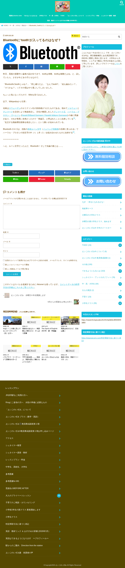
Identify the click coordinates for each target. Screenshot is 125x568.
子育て (86, 297)
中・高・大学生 (53, 15)
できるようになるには (30, 15)
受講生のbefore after (15, 15)
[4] (73, 132)
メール (6, 242)
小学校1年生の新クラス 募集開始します (23, 510)
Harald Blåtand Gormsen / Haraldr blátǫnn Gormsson (45, 115)
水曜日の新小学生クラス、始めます (96, 221)
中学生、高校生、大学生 (16, 467)
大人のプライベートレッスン (18, 495)
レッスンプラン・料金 (92, 15)
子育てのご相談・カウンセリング (20, 502)
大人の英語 (88, 290)
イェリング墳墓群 (51, 129)
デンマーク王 (60, 112)
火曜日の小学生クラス (91, 215)
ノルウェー (72, 108)
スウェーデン (15, 108)
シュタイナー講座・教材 (108, 15)
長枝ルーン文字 (34, 129)
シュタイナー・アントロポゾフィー (98, 277)
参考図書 (9, 474)
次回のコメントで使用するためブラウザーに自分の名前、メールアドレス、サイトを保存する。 (42, 260)
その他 (87, 264)
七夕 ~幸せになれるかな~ (93, 202)
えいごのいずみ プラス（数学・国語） (22, 417)
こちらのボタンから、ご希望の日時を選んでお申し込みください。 (102, 148)
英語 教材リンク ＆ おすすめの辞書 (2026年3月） (62, 20)
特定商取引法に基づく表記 (17, 524)
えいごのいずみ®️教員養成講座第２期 (22, 424)
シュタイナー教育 (13, 445)
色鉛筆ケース (87, 208)
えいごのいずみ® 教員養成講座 (96, 258)
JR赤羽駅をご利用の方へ (17, 395)
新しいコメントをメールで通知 (17, 265)
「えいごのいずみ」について (75, 15)
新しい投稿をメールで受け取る (17, 269)
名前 (6, 232)
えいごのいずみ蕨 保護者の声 (19, 553)
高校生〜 (8, 164)
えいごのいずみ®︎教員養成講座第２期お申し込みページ (30, 431)
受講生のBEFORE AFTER (17, 488)
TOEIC (62, 15)
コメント (7, 204)
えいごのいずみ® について (94, 251)
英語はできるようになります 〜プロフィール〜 (27, 538)
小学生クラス (43, 15)
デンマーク (8, 112)
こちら (117, 64)
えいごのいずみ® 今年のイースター (96, 228)
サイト (5, 251)
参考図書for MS (12, 481)
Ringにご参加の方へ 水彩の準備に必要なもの (26, 402)
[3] (74, 118)
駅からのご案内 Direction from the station (24, 545)
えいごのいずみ (61, 565)
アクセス (9, 438)
